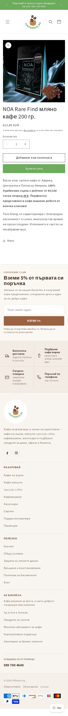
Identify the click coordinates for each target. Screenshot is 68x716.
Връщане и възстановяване (22, 568)
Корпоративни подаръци (20, 634)
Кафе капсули (13, 482)
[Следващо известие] (61, 5)
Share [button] (10, 240)
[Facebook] (7, 452)
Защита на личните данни (21, 560)
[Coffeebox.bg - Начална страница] (15, 411)
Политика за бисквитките (20, 575)
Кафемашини (13, 497)
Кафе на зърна (14, 475)
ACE (26, 196)
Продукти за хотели (17, 619)
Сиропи (9, 511)
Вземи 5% (34, 320)
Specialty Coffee (13, 489)
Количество (10, 136)
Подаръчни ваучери (17, 518)
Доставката (29, 130)
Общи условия (13, 553)
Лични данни (30, 686)
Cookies (45, 686)
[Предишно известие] (7, 5)
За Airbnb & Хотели (16, 612)
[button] (7, 22)
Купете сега (34, 168)
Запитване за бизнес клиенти (23, 641)
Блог (7, 582)
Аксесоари (11, 504)
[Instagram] (16, 452)
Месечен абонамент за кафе (23, 627)
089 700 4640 (14, 665)
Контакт (9, 546)
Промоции (11, 525)
